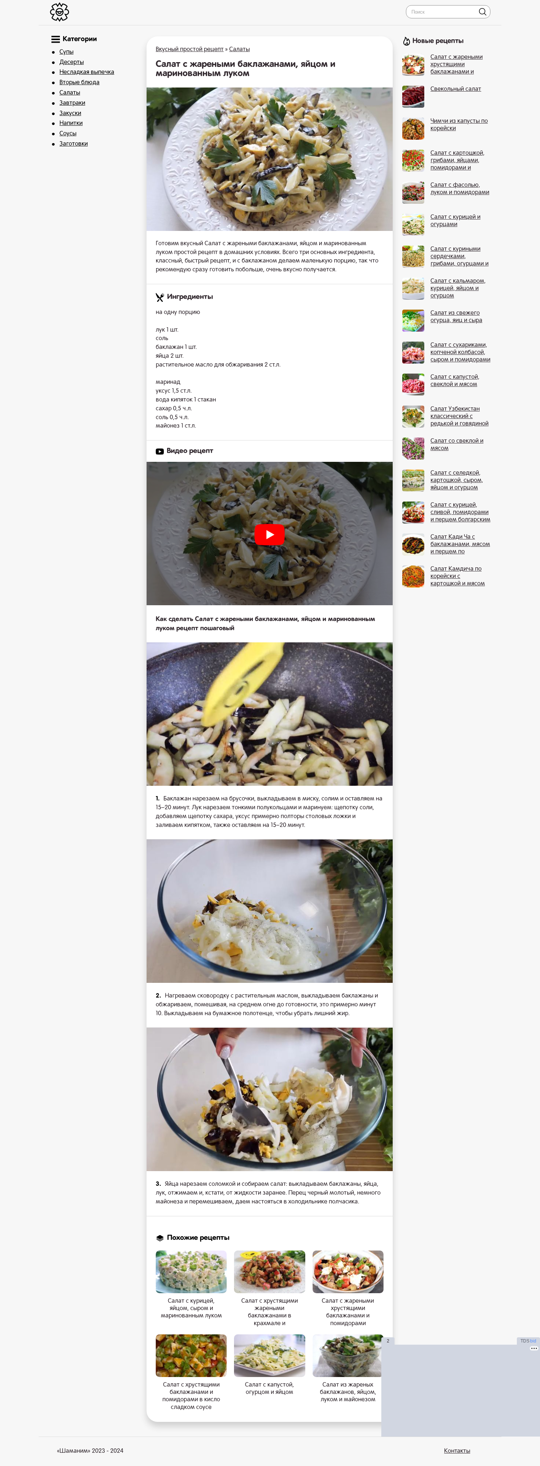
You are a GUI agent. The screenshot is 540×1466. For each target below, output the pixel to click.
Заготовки (74, 144)
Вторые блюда (80, 83)
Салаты (70, 93)
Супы (66, 52)
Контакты (457, 1451)
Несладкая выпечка (87, 72)
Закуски (70, 114)
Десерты (72, 62)
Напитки (71, 123)
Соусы (68, 134)
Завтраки (72, 103)
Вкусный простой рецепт (190, 50)
